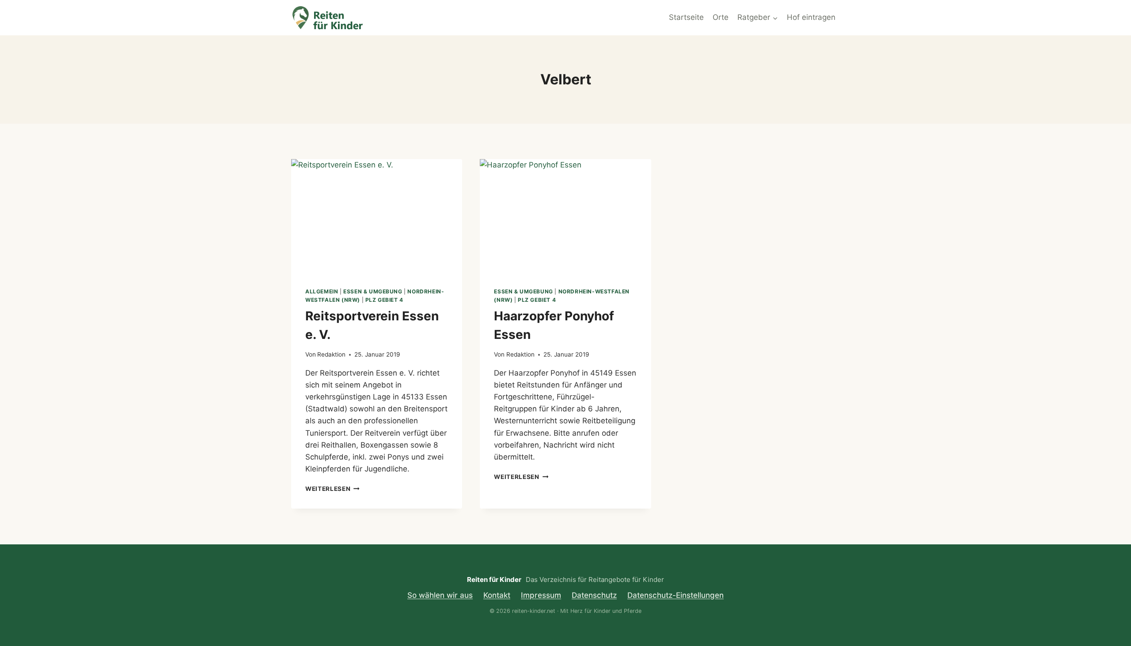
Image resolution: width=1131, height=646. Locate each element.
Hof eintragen (811, 17)
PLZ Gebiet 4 (384, 299)
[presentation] (376, 216)
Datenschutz (594, 595)
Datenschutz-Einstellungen (675, 595)
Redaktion (331, 354)
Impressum (541, 595)
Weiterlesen (332, 488)
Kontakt (496, 595)
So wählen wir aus (440, 595)
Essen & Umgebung (372, 291)
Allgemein (321, 291)
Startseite (686, 17)
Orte (721, 17)
